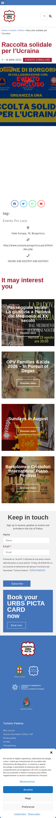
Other (21, 30)
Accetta (28, 789)
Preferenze (28, 806)
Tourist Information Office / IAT (18, 734)
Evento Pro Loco (15, 221)
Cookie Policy (20, 814)
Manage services (27, 781)
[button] (51, 752)
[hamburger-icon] (44, 16)
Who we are (9, 730)
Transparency (9, 745)
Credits (6, 741)
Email (6, 546)
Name (6, 534)
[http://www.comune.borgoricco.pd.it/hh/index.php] (28, 239)
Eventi (13, 30)
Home (4, 30)
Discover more (28, 333)
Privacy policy (34, 814)
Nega (28, 798)
